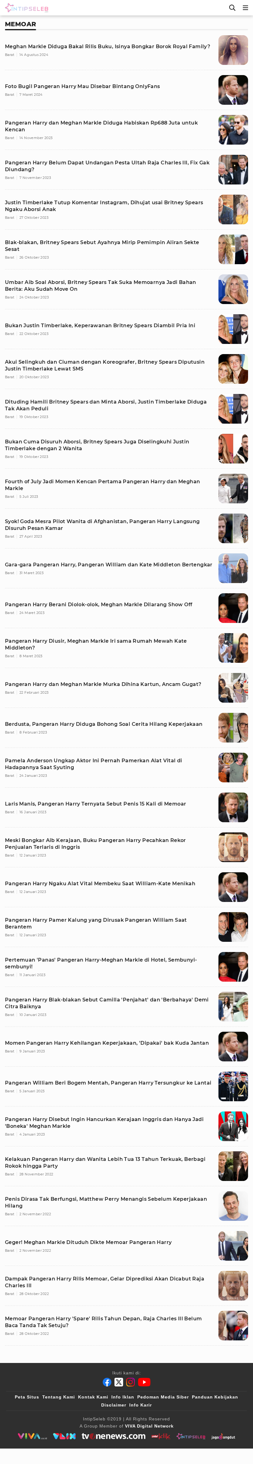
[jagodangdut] (223, 1436)
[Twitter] (118, 1382)
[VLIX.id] (64, 1436)
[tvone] (113, 1436)
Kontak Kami (93, 1396)
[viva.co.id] (32, 1436)
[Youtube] (144, 1382)
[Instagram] (130, 1382)
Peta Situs (27, 1396)
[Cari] (232, 7)
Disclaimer (113, 1405)
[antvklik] (160, 1436)
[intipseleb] (190, 1436)
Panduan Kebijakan (215, 1396)
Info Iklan (122, 1396)
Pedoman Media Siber (163, 1396)
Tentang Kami (58, 1396)
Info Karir (140, 1405)
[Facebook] (107, 1382)
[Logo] (25, 7)
